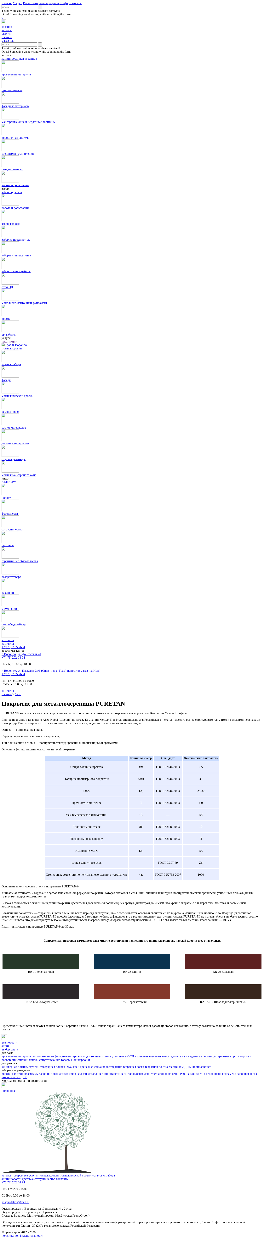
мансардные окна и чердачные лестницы (189, 1056)
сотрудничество (44, 1179)
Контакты (75, 3)
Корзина (54, 3)
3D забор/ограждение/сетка (142, 1073)
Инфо (64, 3)
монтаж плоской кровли (75, 1175)
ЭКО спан (72, 1066)
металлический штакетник (105, 1073)
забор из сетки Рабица (175, 1073)
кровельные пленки (148, 1056)
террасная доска (133, 1066)
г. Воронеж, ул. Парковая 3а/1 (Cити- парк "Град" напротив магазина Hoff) (51, 670)
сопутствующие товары (55, 1059)
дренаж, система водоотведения (101, 1066)
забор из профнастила (53, 1073)
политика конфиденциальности (22, 1235)
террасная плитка (156, 1066)
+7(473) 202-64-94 (13, 647)
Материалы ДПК (180, 1066)
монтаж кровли (48, 1175)
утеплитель (119, 1056)
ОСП (130, 1056)
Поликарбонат (80, 1059)
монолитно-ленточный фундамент (213, 1073)
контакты (8, 643)
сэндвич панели (27, 1059)
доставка (28, 1179)
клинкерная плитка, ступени (20, 1066)
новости (15, 1179)
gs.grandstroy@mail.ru (15, 1202)
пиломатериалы (43, 1056)
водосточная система (97, 1056)
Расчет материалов (35, 3)
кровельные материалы (17, 1056)
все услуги (31, 1175)
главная (7, 694)
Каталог (7, 3)
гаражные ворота (227, 1056)
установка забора (103, 1175)
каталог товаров (12, 1175)
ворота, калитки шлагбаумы (20, 1073)
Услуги (17, 3)
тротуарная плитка (52, 1066)
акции (6, 1179)
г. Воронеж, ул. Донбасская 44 (21, 654)
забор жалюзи (78, 1073)
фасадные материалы (69, 1056)
